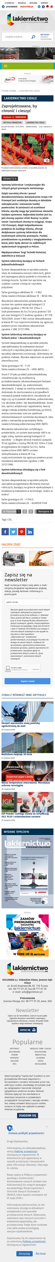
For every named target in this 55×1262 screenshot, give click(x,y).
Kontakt (44, 3)
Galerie (15, 1061)
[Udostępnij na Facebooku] (5, 531)
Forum (14, 1055)
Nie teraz (41, 1253)
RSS (14, 1064)
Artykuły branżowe (12, 123)
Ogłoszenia (40, 1052)
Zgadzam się (28, 1116)
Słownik (40, 1058)
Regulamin (40, 1064)
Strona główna (9, 91)
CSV (9, 519)
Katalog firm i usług (40, 1048)
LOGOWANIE (12, 6)
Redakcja (22, 3)
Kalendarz (14, 1052)
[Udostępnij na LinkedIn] (30, 531)
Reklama (33, 3)
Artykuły (14, 1048)
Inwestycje (40, 1055)
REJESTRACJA (26, 6)
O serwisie (9, 3)
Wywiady (14, 1058)
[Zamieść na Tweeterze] (13, 531)
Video (40, 1061)
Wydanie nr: (14, 117)
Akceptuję (24, 1253)
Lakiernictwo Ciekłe (29, 91)
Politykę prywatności (25, 1151)
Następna (44, 511)
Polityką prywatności (34, 1241)
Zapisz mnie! (28, 681)
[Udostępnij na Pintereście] (21, 531)
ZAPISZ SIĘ (25, 1030)
